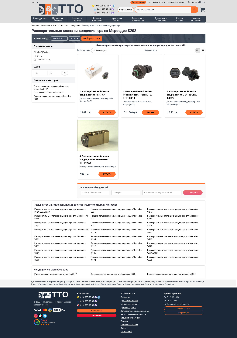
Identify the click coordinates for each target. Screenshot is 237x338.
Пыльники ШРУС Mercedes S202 (48, 93)
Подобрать (193, 192)
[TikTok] (40, 316)
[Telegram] (45, 316)
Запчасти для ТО (39, 19)
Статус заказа (138, 2)
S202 (55, 26)
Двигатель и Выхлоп (116, 19)
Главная (35, 26)
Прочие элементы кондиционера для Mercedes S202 (171, 274)
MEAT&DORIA (44, 52)
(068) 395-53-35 (103, 9)
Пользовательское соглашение (135, 311)
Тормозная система (77, 19)
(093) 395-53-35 (101, 6)
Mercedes (45, 26)
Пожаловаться (96, 315)
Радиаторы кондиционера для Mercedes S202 (55, 274)
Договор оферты (128, 307)
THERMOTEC (44, 60)
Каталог (124, 321)
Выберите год (91, 38)
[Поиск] (194, 9)
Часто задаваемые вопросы (133, 314)
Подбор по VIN (125, 10)
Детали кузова (179, 19)
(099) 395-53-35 (103, 13)
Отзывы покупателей (130, 318)
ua (33, 2)
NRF (39, 56)
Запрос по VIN (183, 313)
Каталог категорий (129, 325)
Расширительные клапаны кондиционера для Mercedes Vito (62, 229)
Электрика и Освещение (161, 19)
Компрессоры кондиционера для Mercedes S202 (113, 274)
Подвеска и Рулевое (57, 19)
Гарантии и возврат (130, 304)
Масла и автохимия (196, 19)
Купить (107, 112)
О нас (123, 328)
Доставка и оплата (156, 2)
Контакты (192, 2)
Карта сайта (126, 331)
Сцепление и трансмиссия (138, 19)
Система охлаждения (96, 19)
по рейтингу (98, 50)
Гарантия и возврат (177, 2)
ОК (65, 73)
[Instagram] (36, 316)
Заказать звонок (183, 308)
